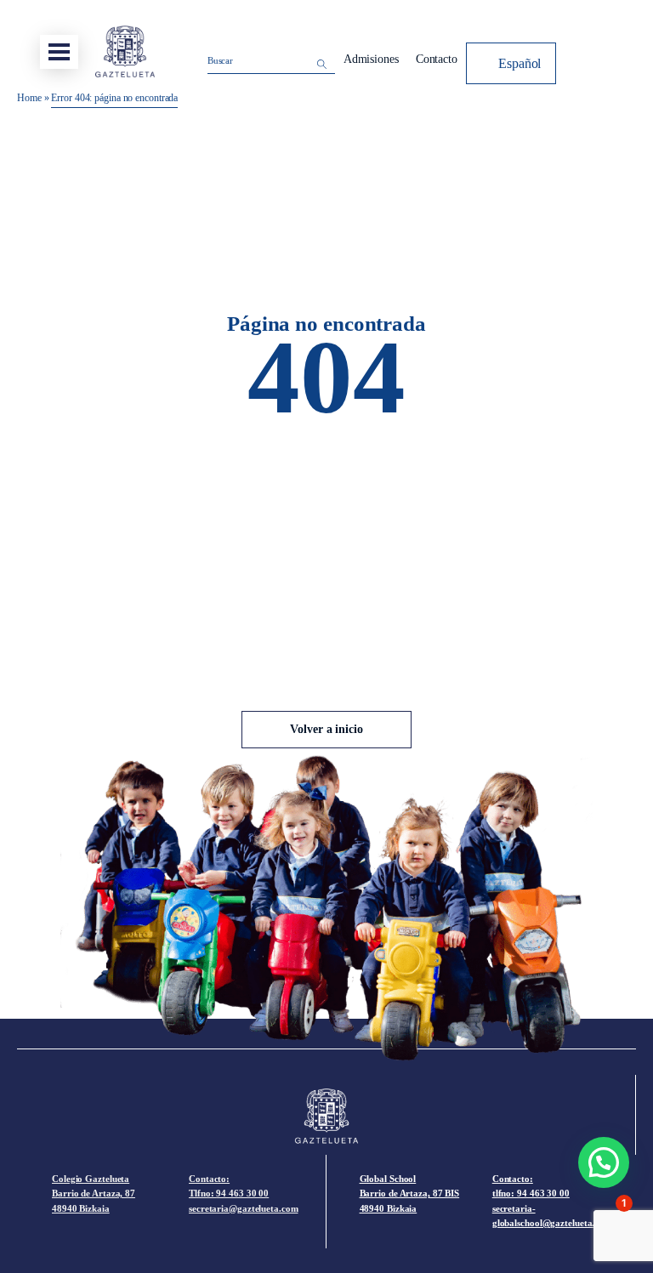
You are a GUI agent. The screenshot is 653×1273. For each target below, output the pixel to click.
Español (519, 63)
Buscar (220, 60)
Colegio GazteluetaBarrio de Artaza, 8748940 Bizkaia (93, 1193)
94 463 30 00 (242, 1193)
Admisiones (371, 59)
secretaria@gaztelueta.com (243, 1208)
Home (29, 98)
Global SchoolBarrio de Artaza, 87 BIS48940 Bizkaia (410, 1193)
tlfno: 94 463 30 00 (531, 1193)
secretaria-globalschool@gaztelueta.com (551, 1216)
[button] (603, 1162)
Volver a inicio (326, 729)
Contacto (436, 59)
